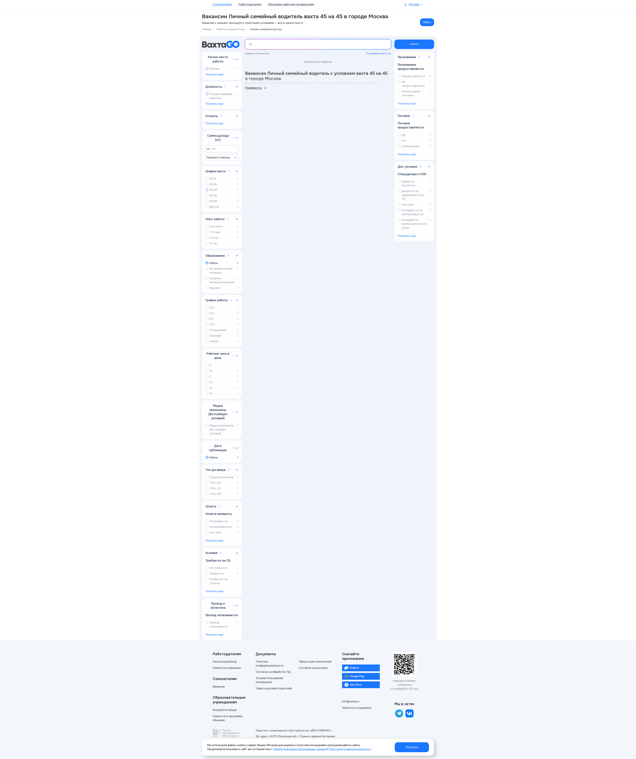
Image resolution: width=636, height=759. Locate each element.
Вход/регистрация (225, 710)
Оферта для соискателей (315, 661)
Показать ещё (214, 74)
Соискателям (222, 4)
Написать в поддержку (357, 708)
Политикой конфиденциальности (349, 749)
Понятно (412, 747)
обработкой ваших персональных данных (299, 749)
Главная (206, 29)
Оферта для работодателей (274, 688)
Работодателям (249, 4)
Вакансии (219, 686)
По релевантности (377, 53)
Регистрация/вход (225, 661)
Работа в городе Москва (230, 29)
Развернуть (253, 88)
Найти (414, 44)
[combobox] (221, 157)
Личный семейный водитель (266, 29)
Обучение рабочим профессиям (291, 4)
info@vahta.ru (350, 701)
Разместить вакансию (227, 668)
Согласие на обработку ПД (273, 672)
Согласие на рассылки (313, 668)
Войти (427, 22)
